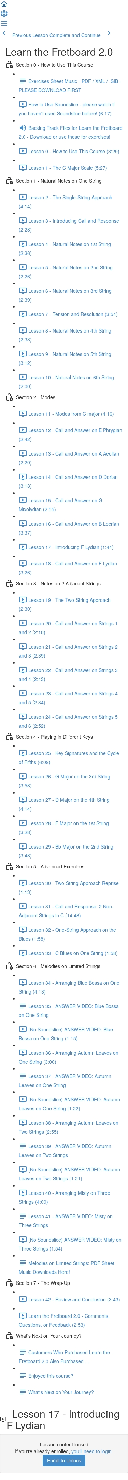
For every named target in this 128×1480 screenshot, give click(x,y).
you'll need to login (91, 1451)
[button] (4, 6)
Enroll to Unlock (64, 1460)
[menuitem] (4, 15)
